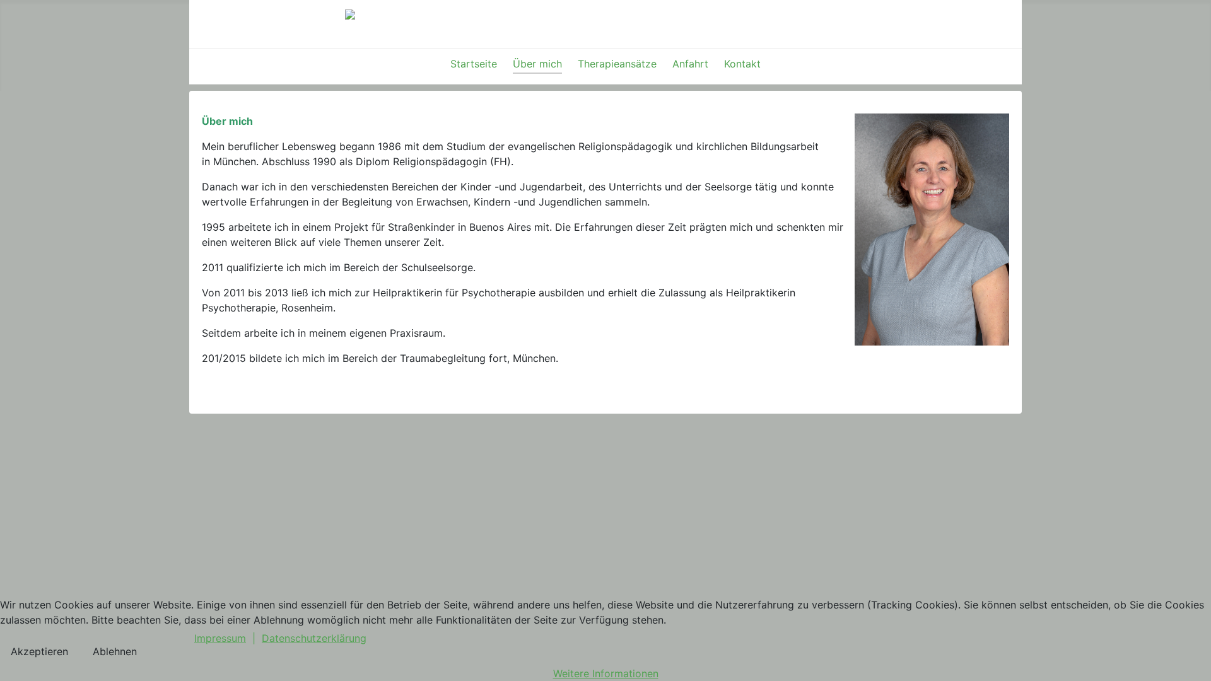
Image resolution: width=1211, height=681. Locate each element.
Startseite (473, 63)
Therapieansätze (617, 63)
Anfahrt (690, 63)
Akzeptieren (39, 651)
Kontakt (742, 63)
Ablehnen (115, 651)
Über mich (537, 63)
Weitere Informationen (605, 673)
